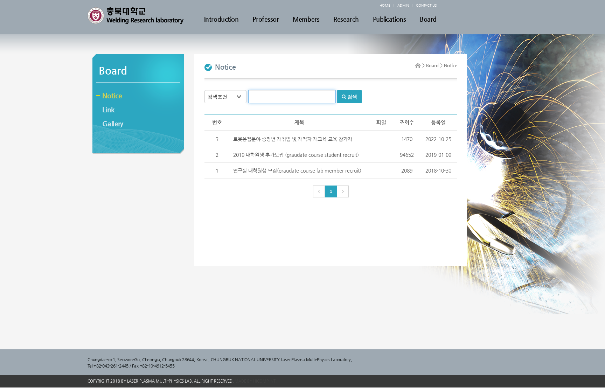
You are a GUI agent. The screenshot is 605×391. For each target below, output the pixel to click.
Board (428, 19)
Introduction (221, 19)
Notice (112, 96)
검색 (352, 96)
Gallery (112, 124)
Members (306, 19)
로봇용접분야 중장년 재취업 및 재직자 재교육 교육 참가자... (294, 139)
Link (108, 110)
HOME (385, 5)
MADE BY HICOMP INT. (256, 381)
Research (346, 19)
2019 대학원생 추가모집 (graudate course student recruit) (296, 155)
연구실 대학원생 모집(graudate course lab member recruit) (297, 170)
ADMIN (403, 5)
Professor (265, 19)
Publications (389, 19)
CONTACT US (426, 5)
